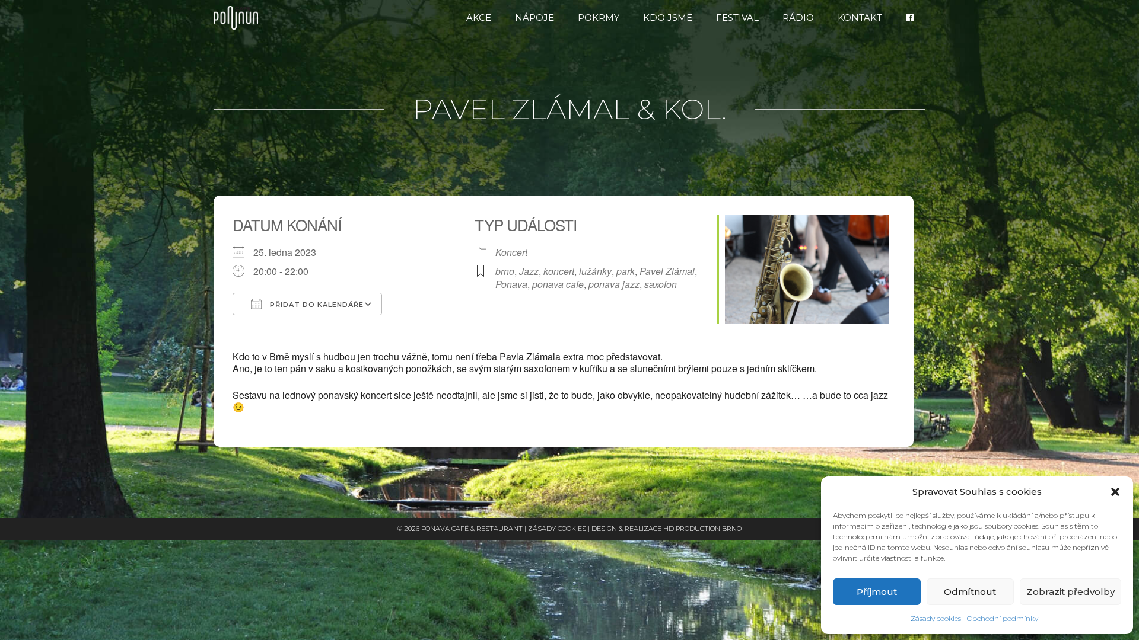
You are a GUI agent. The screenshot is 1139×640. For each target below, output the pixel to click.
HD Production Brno (702, 528)
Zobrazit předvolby (1070, 591)
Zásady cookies (936, 618)
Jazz (529, 271)
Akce (478, 17)
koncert (558, 271)
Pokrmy (598, 17)
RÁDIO (798, 17)
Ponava (511, 284)
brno (504, 271)
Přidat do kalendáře (316, 304)
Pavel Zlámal (667, 271)
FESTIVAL (737, 17)
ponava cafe (558, 284)
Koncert (511, 252)
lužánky (595, 271)
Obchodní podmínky (1002, 618)
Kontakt (860, 17)
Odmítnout (970, 591)
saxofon (660, 284)
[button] (1115, 492)
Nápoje (534, 17)
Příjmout (877, 591)
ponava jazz (614, 284)
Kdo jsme (667, 17)
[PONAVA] (239, 18)
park (625, 271)
